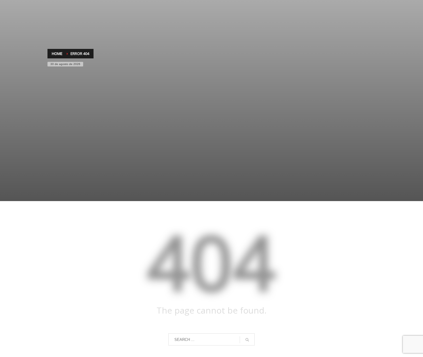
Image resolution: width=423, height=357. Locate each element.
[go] (247, 340)
